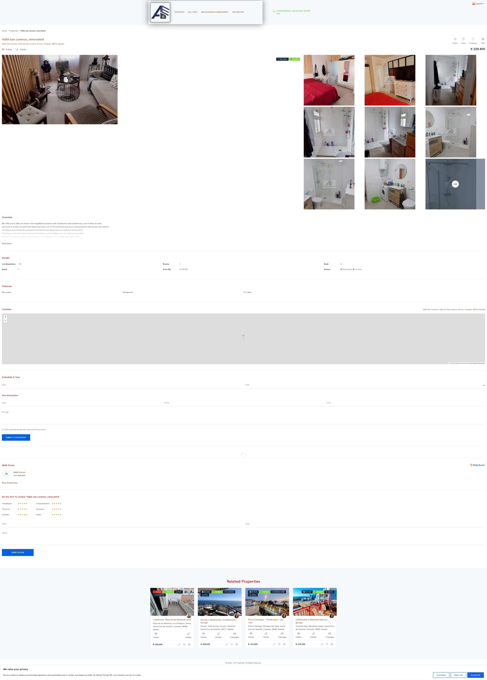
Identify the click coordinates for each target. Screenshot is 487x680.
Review (4, 533)
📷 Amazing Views (278, 592)
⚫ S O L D (157, 592)
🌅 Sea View (206, 592)
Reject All (458, 675)
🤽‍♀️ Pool (178, 592)
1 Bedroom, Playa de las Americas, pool (172, 619)
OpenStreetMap (467, 363)
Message (5, 412)
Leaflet (451, 363)
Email (329, 403)
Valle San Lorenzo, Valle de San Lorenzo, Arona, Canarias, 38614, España (33, 44)
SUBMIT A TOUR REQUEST (16, 437)
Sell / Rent (192, 12)
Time (247, 385)
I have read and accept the (25, 429)
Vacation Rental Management (214, 12)
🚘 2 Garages (229, 592)
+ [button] (5, 316)
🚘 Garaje (252, 595)
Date (4, 385)
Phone (166, 403)
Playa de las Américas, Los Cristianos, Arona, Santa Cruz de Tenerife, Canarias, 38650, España (172, 626)
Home (4, 31)
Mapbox (458, 363)
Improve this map (478, 363)
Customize (441, 675)
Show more (7, 243)
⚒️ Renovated (282, 59)
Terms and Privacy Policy (36, 429)
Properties (179, 12)
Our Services (238, 12)
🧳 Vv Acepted (159, 595)
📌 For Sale (294, 59)
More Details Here (10, 482)
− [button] (5, 320)
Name (4, 403)
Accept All (475, 675)
